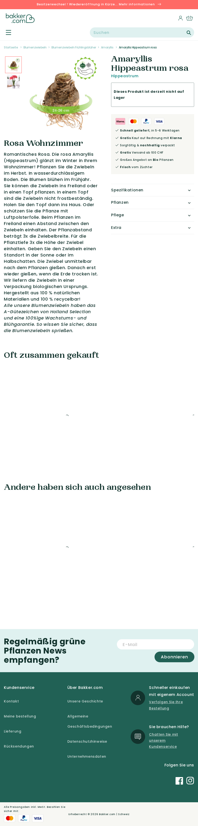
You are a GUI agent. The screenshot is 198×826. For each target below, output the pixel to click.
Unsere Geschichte (85, 701)
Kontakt (11, 701)
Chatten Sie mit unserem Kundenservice (163, 740)
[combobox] (142, 32)
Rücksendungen (19, 746)
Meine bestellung (20, 716)
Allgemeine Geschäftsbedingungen (89, 721)
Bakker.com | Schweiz (114, 814)
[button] (5, 32)
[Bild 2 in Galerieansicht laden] (13, 64)
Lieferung (12, 731)
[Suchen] (189, 32)
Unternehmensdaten (86, 756)
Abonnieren (174, 657)
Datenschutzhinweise (87, 741)
